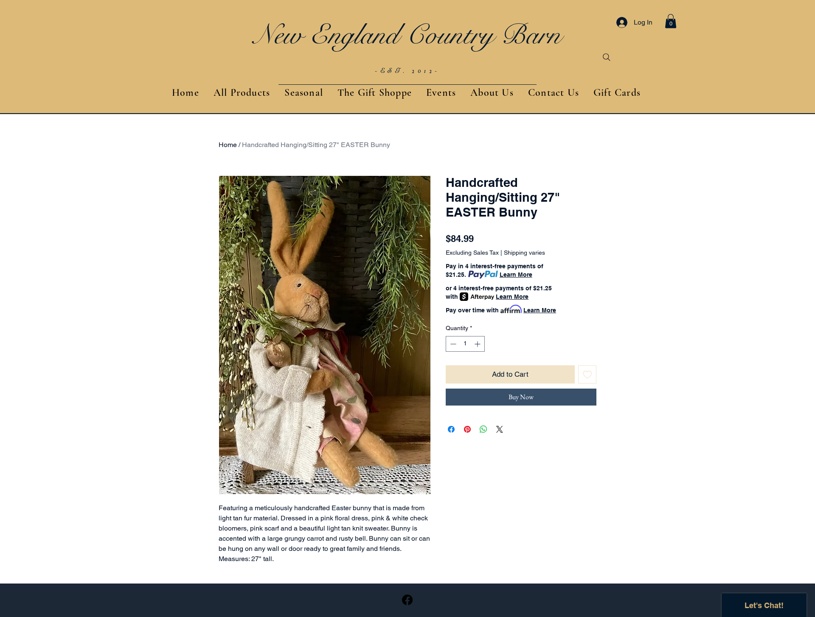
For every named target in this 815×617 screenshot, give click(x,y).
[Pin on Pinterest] (467, 429)
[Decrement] (452, 343)
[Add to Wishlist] (587, 374)
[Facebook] (407, 600)
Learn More (516, 274)
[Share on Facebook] (451, 429)
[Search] (606, 57)
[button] (671, 21)
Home (228, 145)
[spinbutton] (465, 343)
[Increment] (478, 343)
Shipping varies (524, 252)
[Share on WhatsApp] (483, 429)
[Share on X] (500, 429)
